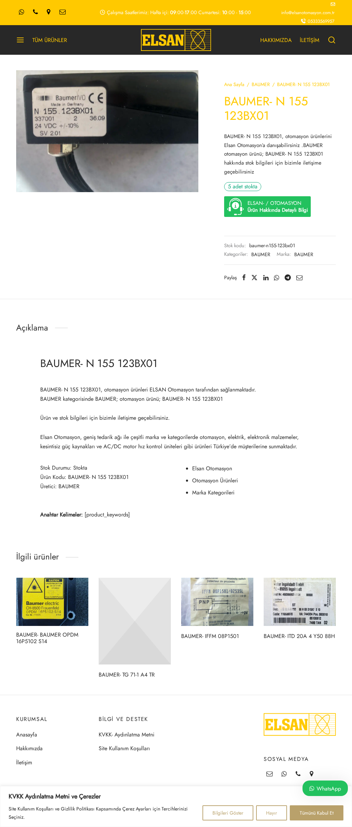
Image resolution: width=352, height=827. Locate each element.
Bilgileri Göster (227, 812)
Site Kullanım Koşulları (124, 748)
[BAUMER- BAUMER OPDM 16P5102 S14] (52, 602)
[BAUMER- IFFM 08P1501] (217, 602)
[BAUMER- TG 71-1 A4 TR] (135, 621)
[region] (176, 806)
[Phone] (35, 12)
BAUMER (261, 84)
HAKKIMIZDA (276, 40)
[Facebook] (244, 277)
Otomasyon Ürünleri (215, 480)
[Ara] (332, 40)
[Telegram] (288, 277)
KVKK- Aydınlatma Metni (126, 735)
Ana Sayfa (234, 84)
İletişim (24, 762)
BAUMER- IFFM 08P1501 (210, 636)
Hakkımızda (29, 748)
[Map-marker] (48, 12)
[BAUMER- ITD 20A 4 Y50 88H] (300, 602)
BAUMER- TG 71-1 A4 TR (127, 675)
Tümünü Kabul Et (316, 812)
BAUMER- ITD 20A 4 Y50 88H (299, 636)
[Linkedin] (266, 277)
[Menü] (20, 40)
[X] (254, 277)
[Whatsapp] (21, 12)
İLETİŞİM (309, 40)
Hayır (271, 812)
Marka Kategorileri (213, 492)
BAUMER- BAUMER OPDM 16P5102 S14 (47, 638)
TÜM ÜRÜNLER (49, 40)
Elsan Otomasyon (212, 468)
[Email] (62, 12)
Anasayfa (26, 735)
